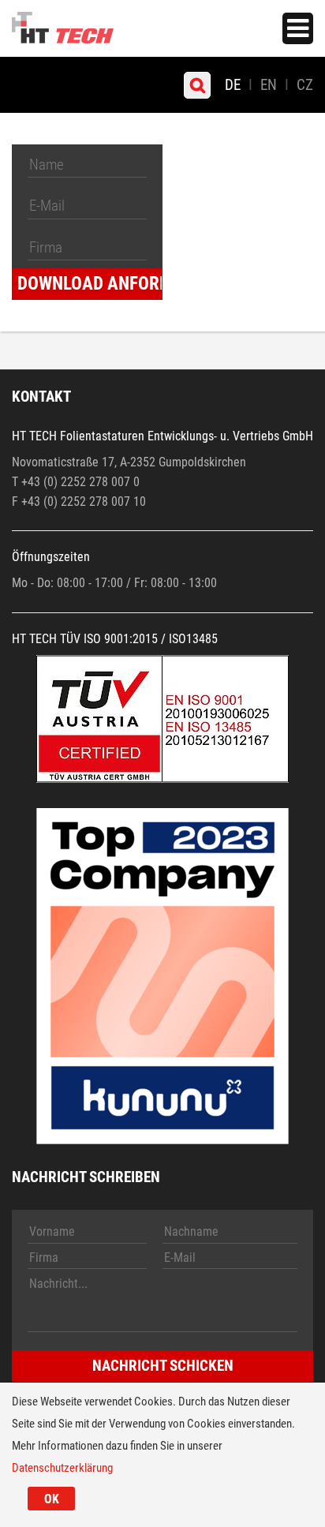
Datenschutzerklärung (62, 1468)
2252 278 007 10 (103, 501)
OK (51, 1498)
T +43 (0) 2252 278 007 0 (76, 481)
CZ (305, 85)
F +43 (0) (36, 501)
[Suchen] (197, 85)
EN (268, 85)
